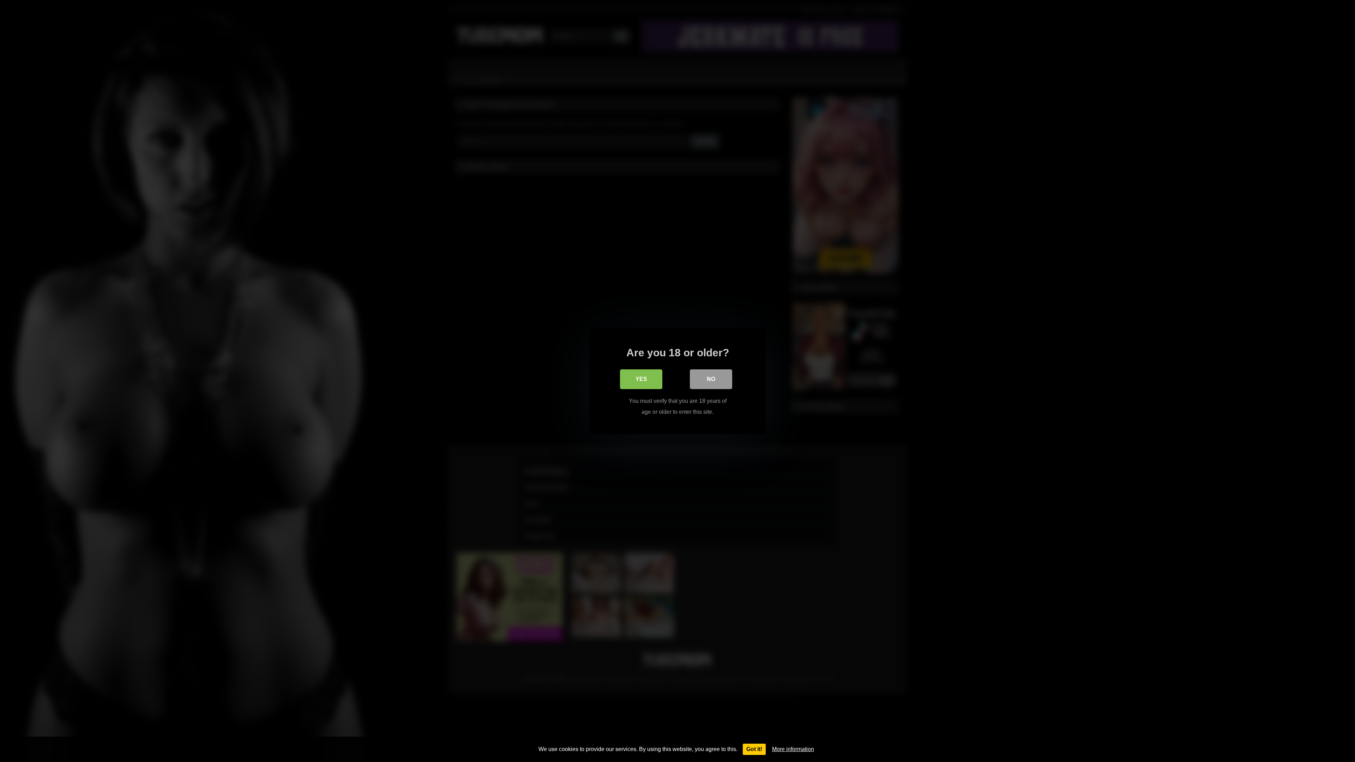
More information (793, 749)
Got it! (754, 749)
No (711, 379)
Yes (641, 379)
